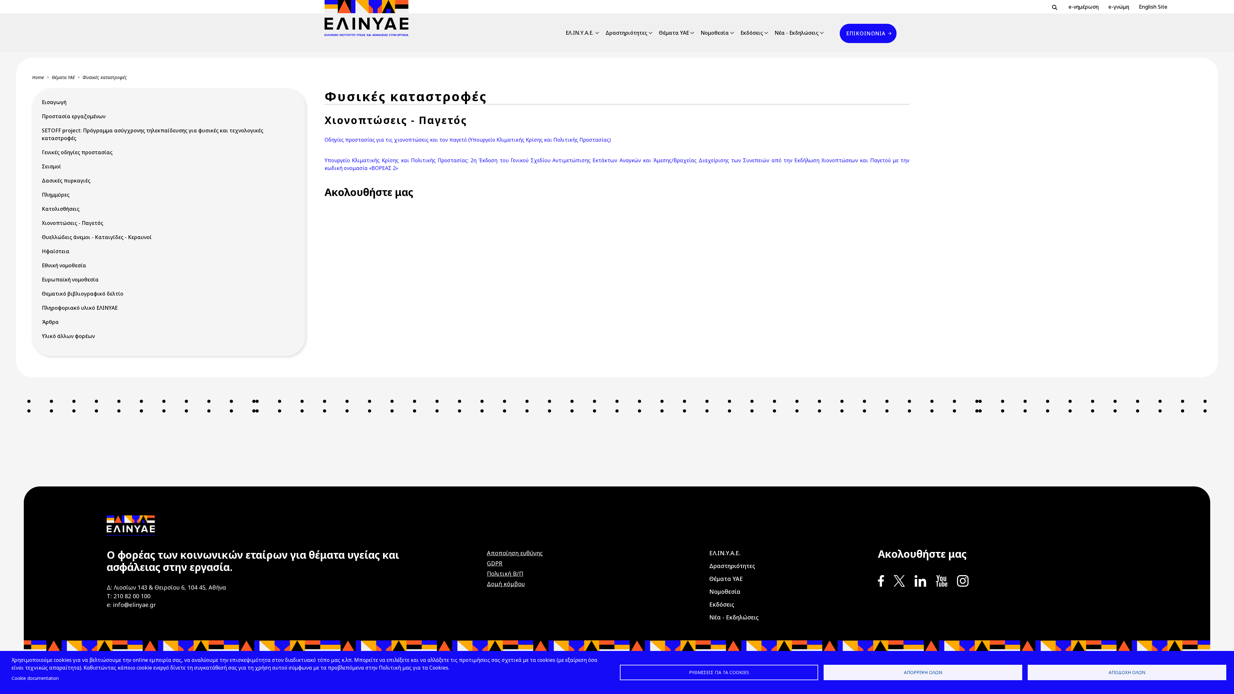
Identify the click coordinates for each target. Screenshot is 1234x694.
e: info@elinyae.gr (131, 605)
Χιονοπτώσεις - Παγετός (72, 223)
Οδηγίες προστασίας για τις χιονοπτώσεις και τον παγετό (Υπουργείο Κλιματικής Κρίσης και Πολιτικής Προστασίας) (468, 139)
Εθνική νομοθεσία (64, 265)
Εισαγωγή (54, 102)
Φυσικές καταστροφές (105, 77)
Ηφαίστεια (55, 251)
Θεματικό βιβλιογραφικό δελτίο (82, 293)
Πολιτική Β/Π (505, 573)
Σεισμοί (51, 166)
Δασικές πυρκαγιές (66, 180)
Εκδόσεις (751, 32)
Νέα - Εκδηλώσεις (796, 32)
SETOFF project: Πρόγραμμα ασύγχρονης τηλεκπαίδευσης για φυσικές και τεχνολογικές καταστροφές (152, 134)
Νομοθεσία (715, 32)
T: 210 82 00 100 (128, 596)
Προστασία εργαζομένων (73, 116)
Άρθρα (50, 321)
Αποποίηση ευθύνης (515, 553)
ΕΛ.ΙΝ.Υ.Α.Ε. (580, 32)
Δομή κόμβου (506, 584)
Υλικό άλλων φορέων (68, 336)
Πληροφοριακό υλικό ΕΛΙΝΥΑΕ (80, 307)
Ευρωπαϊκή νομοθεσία (70, 279)
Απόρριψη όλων (923, 672)
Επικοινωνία (865, 33)
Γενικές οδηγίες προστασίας (77, 152)
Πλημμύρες (55, 194)
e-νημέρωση (1084, 6)
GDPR (494, 563)
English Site (1153, 6)
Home (38, 77)
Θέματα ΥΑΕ (674, 32)
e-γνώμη (1118, 6)
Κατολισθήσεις (60, 208)
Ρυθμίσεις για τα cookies (719, 672)
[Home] (369, 18)
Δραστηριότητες (626, 32)
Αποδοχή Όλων (1127, 672)
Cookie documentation (35, 678)
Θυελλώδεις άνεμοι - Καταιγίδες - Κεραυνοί (97, 237)
